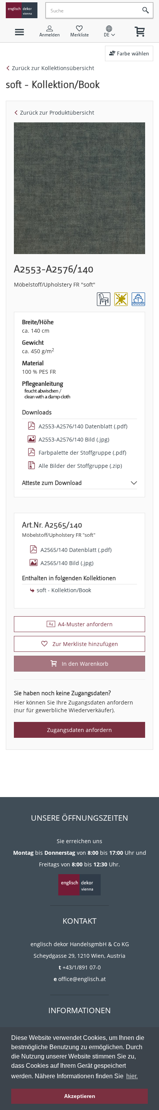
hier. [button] (132, 1076)
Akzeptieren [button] (79, 1096)
